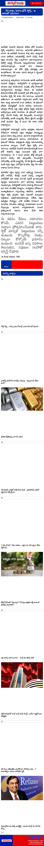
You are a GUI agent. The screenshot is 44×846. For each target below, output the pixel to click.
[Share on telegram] (22, 264)
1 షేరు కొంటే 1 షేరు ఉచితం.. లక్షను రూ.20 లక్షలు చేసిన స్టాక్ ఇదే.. (20, 546)
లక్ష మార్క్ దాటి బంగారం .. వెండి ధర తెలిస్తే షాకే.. (18, 658)
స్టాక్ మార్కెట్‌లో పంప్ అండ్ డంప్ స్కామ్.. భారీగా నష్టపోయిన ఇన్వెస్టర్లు (21, 715)
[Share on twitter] (16, 264)
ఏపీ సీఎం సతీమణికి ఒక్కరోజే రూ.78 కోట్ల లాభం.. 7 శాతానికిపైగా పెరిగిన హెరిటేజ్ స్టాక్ (18, 770)
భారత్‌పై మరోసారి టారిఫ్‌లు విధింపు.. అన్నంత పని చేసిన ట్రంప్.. (19, 382)
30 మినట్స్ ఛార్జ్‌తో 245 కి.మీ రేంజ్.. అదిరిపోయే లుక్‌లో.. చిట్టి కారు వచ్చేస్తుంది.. (20, 491)
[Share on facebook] (13, 264)
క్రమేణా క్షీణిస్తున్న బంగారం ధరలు (12, 436)
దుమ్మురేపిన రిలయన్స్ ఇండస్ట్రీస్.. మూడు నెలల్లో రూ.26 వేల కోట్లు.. (20, 827)
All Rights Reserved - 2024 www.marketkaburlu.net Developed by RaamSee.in (35, 842)
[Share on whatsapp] (19, 264)
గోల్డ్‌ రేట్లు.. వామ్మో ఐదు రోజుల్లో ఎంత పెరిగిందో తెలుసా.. (20, 326)
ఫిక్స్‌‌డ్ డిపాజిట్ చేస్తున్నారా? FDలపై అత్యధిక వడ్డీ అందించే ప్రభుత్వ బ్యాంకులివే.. (20, 603)
